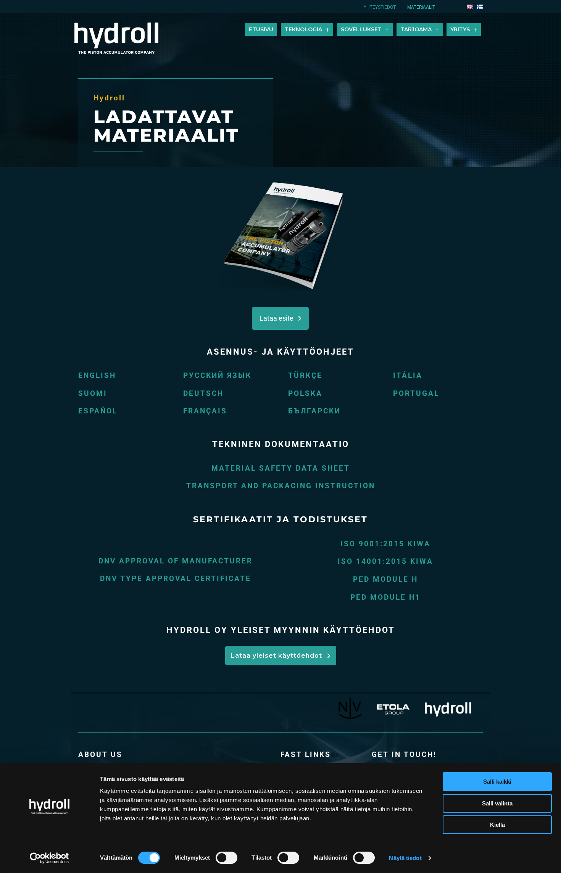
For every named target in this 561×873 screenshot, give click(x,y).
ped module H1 (385, 597)
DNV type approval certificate (175, 578)
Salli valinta (497, 803)
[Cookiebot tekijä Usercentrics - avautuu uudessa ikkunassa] (49, 858)
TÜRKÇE (305, 375)
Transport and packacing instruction (280, 485)
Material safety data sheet (280, 468)
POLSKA (305, 393)
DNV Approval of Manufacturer (175, 561)
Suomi (92, 393)
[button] (280, 318)
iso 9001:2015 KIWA (385, 543)
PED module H (385, 579)
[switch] (226, 858)
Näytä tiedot (405, 858)
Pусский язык (217, 375)
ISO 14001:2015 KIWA (385, 561)
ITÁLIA (407, 375)
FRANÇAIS (205, 411)
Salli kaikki (497, 781)
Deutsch (203, 393)
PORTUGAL (416, 393)
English (97, 375)
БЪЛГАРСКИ (314, 411)
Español (98, 411)
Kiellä (497, 824)
